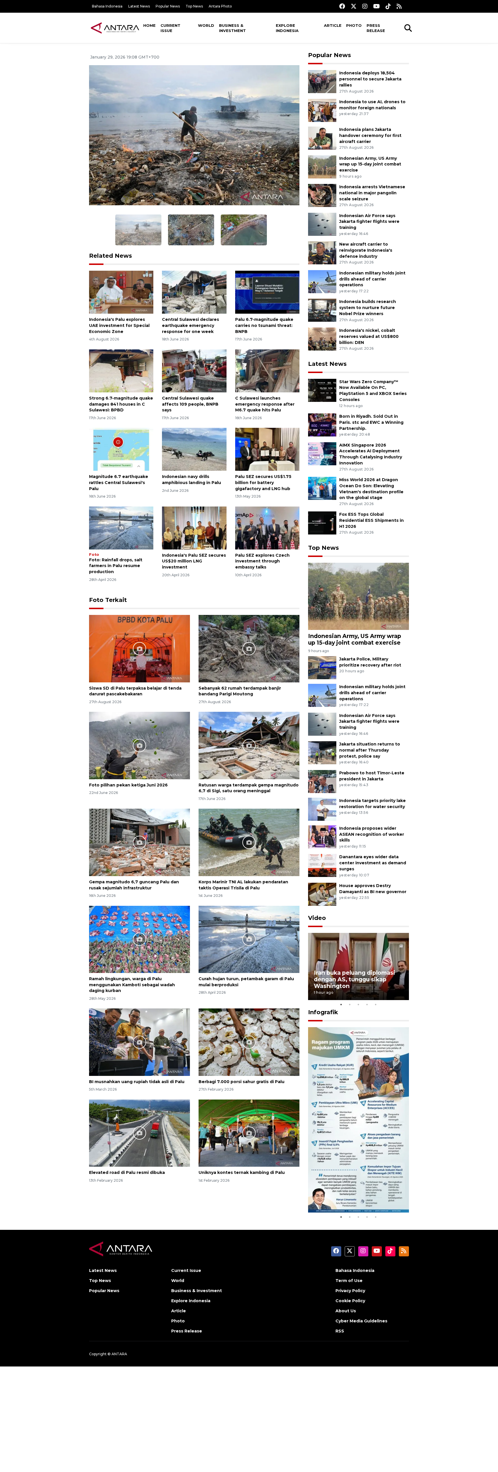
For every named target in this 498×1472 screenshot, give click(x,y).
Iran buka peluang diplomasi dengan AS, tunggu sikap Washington (354, 979)
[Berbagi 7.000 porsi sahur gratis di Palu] (249, 1041)
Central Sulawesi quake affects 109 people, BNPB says (190, 404)
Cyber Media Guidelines (361, 1321)
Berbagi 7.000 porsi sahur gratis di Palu (241, 1081)
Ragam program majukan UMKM (350, 1195)
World (206, 25)
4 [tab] (367, 1004)
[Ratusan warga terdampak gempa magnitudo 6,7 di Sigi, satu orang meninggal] (249, 745)
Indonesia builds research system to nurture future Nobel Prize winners (367, 307)
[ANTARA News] (115, 27)
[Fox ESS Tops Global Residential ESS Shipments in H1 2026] (322, 523)
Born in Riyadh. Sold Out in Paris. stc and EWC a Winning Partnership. (371, 422)
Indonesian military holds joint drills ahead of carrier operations (372, 279)
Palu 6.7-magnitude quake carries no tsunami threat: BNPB (264, 325)
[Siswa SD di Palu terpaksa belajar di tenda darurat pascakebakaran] (139, 648)
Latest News (139, 6)
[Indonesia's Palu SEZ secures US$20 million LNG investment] (194, 527)
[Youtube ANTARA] (376, 6)
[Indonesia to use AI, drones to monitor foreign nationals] (322, 110)
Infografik (323, 1012)
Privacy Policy (350, 1290)
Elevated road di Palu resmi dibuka (127, 1172)
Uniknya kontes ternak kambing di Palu (242, 1172)
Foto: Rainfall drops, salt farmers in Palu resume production (115, 566)
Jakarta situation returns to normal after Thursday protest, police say (369, 750)
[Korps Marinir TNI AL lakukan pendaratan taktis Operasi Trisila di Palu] (249, 842)
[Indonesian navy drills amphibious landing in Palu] (194, 449)
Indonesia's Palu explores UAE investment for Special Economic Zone (119, 325)
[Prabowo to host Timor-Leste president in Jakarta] (322, 781)
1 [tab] (341, 1004)
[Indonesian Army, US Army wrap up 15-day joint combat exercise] (322, 166)
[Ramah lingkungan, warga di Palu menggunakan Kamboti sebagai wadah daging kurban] (139, 939)
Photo (354, 25)
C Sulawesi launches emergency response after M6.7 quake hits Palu (265, 404)
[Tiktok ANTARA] (388, 6)
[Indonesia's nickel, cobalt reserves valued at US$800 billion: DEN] (322, 338)
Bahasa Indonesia (107, 6)
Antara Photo (220, 6)
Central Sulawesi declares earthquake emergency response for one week (190, 325)
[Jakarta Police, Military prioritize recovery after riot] (322, 667)
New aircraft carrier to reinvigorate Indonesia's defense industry (365, 250)
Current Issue (170, 28)
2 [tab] (350, 1004)
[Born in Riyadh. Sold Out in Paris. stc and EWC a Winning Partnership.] (322, 424)
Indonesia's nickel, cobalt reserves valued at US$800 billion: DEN (369, 336)
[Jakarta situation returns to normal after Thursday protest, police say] (322, 752)
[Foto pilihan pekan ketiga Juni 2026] (139, 745)
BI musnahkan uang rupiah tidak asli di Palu (136, 1081)
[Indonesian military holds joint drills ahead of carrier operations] (322, 281)
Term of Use (349, 1280)
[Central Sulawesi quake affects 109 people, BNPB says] (194, 370)
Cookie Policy (350, 1300)
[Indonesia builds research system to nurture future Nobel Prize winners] (322, 310)
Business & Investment (232, 28)
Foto (94, 554)
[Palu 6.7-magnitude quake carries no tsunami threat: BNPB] (267, 292)
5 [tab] (376, 1004)
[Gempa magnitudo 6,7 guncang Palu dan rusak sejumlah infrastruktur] (139, 842)
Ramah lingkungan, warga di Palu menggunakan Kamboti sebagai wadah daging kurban (132, 984)
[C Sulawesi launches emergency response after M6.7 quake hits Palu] (267, 370)
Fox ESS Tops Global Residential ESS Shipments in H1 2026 (371, 520)
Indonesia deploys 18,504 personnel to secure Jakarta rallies (370, 79)
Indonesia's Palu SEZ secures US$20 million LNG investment (194, 561)
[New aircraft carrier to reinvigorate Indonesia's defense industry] (322, 252)
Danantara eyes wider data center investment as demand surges (372, 862)
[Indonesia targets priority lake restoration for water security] (322, 809)
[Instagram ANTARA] (364, 6)
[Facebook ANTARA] (342, 6)
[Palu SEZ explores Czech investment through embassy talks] (267, 527)
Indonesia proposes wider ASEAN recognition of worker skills (371, 834)
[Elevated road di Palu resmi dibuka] (139, 1133)
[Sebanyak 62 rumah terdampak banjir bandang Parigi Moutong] (249, 648)
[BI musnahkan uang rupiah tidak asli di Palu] (139, 1041)
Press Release (376, 28)
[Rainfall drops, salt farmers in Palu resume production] (121, 527)
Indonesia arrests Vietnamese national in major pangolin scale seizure (372, 193)
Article (333, 25)
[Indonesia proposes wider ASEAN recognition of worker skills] (322, 836)
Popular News (168, 6)
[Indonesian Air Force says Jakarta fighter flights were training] (322, 224)
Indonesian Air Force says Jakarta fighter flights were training (369, 221)
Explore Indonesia (287, 28)
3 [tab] (358, 1004)
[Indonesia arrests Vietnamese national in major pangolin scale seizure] (322, 195)
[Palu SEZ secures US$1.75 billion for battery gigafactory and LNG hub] (267, 449)
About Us (345, 1310)
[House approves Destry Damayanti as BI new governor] (322, 894)
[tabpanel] (358, 966)
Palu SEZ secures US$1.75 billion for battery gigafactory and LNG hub (263, 482)
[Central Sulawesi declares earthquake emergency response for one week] (194, 292)
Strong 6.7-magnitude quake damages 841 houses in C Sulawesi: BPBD (121, 404)
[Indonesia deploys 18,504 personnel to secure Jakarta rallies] (322, 81)
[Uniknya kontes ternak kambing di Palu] (249, 1133)
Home (149, 25)
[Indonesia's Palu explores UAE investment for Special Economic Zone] (121, 292)
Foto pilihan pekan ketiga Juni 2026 (128, 785)
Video (317, 917)
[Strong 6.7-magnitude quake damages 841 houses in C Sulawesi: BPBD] (121, 370)
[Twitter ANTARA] (353, 6)
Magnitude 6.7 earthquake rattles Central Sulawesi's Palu (118, 482)
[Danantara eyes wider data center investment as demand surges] (322, 865)
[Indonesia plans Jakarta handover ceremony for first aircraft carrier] (322, 137)
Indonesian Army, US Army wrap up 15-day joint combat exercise (370, 164)
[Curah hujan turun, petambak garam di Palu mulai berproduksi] (249, 939)
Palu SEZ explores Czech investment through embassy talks (262, 561)
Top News (194, 6)
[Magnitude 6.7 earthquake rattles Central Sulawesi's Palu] (121, 449)
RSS (339, 1331)
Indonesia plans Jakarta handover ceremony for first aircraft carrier (370, 135)
